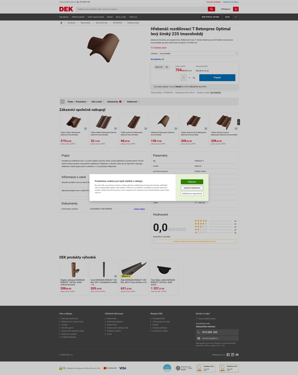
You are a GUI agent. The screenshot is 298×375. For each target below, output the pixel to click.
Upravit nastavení (192, 188)
